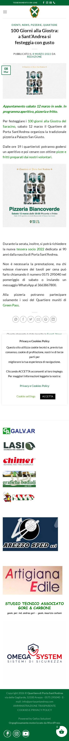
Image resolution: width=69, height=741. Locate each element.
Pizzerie (36, 25)
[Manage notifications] (8, 733)
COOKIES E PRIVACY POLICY (34, 709)
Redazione (34, 56)
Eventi (16, 25)
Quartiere (50, 25)
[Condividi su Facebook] (23, 319)
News (25, 25)
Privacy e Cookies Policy (34, 385)
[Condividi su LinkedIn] (53, 319)
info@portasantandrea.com (37, 701)
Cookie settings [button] (26, 396)
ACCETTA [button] (47, 396)
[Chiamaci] (54, 2)
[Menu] (5, 11)
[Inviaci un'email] (50, 2)
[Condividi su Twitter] (30, 319)
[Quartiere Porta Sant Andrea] (34, 12)
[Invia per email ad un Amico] (38, 319)
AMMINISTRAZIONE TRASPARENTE (34, 705)
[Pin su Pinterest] (45, 319)
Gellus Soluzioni (42, 718)
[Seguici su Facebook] (44, 2)
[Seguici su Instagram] (47, 2)
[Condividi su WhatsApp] (15, 319)
